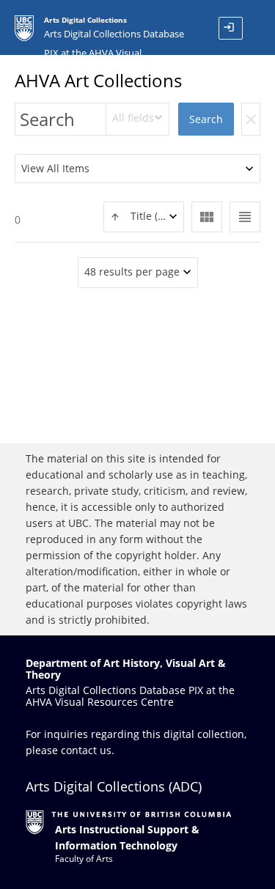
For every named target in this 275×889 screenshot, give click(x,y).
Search (206, 119)
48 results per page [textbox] (132, 271)
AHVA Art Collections (98, 80)
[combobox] (137, 119)
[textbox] (143, 216)
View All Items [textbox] (55, 168)
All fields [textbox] (133, 118)
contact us (86, 750)
